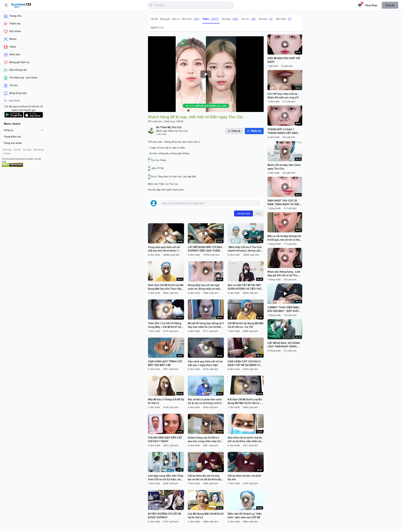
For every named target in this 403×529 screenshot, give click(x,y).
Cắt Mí (154, 19)
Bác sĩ (175, 19)
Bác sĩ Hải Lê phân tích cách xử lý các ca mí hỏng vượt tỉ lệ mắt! (206, 401)
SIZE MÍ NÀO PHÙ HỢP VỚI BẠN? (283, 60)
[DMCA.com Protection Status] (12, 164)
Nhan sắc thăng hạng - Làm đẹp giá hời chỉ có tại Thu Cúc (283, 273)
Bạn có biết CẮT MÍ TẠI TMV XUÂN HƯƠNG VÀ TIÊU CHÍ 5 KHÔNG (245, 287)
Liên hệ (17, 149)
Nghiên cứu (157, 27)
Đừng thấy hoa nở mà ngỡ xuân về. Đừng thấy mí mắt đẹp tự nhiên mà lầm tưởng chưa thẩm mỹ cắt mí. (204, 287)
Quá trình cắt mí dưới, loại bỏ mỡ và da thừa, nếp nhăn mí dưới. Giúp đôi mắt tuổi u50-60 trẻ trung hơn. (246, 439)
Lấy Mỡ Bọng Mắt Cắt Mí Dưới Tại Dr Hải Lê (206, 515)
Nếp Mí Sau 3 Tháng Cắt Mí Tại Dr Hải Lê (166, 401)
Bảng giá (165, 19)
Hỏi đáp (230, 19)
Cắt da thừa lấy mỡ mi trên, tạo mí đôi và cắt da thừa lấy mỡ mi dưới (204, 477)
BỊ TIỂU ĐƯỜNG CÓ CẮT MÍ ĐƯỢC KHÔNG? (164, 515)
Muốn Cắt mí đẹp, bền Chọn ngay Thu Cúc (284, 166)
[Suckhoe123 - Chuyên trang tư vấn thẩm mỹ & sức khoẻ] (21, 4)
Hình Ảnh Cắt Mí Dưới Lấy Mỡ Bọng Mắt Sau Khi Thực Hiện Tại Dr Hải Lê (166, 287)
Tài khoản (27, 149)
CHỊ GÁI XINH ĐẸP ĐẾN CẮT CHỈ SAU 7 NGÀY (165, 439)
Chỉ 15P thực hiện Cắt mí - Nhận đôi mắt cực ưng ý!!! (283, 95)
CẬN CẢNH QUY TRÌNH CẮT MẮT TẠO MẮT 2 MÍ (165, 363)
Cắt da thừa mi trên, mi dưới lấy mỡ (244, 477)
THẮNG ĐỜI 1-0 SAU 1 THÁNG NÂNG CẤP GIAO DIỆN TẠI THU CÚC (282, 131)
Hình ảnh (190, 19)
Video (210, 19)
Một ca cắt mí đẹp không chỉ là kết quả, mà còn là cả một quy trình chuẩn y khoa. (284, 238)
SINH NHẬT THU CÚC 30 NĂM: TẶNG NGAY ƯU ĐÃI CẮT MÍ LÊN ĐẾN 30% (283, 202)
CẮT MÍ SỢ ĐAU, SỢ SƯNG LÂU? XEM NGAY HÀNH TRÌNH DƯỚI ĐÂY (283, 344)
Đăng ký (390, 5)
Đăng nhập (371, 5)
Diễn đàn (283, 19)
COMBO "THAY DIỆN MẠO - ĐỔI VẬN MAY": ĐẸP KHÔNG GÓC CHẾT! (284, 309)
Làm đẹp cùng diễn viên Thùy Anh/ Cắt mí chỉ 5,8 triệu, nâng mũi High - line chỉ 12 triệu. (166, 477)
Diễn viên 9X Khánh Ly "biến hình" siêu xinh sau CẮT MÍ (245, 515)
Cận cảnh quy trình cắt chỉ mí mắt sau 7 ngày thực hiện (205, 363)
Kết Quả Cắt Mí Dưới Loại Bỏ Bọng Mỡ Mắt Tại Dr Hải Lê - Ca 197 (245, 401)
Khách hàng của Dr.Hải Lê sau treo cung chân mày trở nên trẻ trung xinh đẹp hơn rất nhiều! (206, 439)
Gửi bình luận (243, 213)
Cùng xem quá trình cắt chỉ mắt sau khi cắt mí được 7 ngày (164, 249)
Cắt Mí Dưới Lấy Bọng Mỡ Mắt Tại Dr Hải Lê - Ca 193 (245, 325)
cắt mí (196, 141)
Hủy (259, 213)
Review (265, 19)
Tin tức (248, 19)
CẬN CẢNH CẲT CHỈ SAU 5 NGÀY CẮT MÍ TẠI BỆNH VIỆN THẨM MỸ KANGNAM (245, 363)
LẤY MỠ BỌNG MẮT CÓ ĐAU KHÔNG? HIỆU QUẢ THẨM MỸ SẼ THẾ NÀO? (205, 249)
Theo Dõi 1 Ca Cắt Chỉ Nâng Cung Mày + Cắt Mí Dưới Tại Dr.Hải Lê (164, 325)
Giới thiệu (7, 149)
